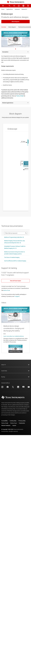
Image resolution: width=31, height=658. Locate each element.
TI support (17, 296)
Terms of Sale (19, 96)
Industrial (17, 9)
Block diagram (15, 21)
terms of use (6, 290)
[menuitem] (9, 5)
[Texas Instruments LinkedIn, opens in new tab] (18, 387)
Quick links (4, 370)
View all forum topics (15, 280)
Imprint (14, 425)
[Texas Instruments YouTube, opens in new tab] (29, 387)
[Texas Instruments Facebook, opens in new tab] (8, 387)
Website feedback (5, 425)
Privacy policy (21, 420)
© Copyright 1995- (7, 429)
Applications (9, 9)
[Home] (15, 2)
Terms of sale (4, 423)
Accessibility (4, 420)
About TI (3, 364)
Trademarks (22, 423)
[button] (3, 5)
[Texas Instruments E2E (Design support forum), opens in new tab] (23, 387)
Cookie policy (13, 420)
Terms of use (13, 423)
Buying (3, 377)
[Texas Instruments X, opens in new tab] (13, 387)
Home (2, 9)
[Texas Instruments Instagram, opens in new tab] (2, 387)
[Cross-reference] (14, 5)
